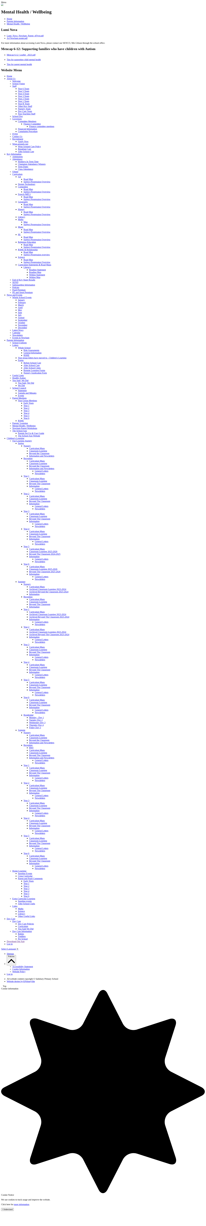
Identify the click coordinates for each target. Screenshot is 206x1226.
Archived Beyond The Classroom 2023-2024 (49, 617)
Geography (23, 202)
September (22, 320)
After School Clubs (32, 368)
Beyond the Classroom (39, 453)
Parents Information (15, 21)
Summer (21, 582)
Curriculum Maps (37, 448)
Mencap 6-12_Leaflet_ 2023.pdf (21, 55)
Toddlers (22, 936)
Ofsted (15, 171)
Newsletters (17, 335)
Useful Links (18, 375)
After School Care (26, 151)
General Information (32, 353)
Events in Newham (20, 338)
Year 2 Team (23, 99)
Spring (21, 443)
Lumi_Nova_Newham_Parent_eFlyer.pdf (25, 36)
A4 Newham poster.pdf (17, 38)
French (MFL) (24, 194)
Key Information (14, 154)
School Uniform (19, 343)
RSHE (26, 355)
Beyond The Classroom (39, 483)
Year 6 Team (23, 88)
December (22, 327)
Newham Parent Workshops (24, 428)
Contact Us (17, 136)
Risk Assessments (31, 350)
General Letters (41, 471)
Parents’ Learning (20, 423)
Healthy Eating (19, 378)
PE (19, 234)
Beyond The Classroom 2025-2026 (44, 571)
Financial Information (27, 129)
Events (21, 395)
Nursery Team (24, 109)
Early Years (29, 403)
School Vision (18, 83)
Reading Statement (37, 270)
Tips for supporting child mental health (24, 59)
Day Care (11, 919)
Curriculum (17, 174)
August (21, 317)
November (22, 325)
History (21, 209)
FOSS (15, 134)
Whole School (24, 348)
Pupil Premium (19, 290)
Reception (28, 458)
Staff (14, 86)
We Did (21, 385)
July (20, 315)
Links (14, 906)
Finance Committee (32, 124)
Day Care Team (25, 111)
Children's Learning (15, 438)
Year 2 (26, 408)
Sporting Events (25, 873)
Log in (10, 944)
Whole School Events (22, 297)
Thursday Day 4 (36, 725)
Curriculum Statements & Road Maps (34, 265)
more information (21, 1204)
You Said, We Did (20, 380)
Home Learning (19, 871)
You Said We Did (25, 929)
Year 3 (26, 410)
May (20, 310)
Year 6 (26, 418)
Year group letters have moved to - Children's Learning (42, 358)
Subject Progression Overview (37, 182)
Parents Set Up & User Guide (31, 433)
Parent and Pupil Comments (30, 878)
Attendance (17, 159)
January (21, 300)
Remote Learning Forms (34, 370)
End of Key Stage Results (23, 280)
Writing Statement (37, 275)
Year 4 (26, 413)
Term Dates (23, 166)
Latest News (17, 330)
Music (20, 227)
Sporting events (25, 901)
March (21, 305)
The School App (19, 431)
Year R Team (24, 104)
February (22, 302)
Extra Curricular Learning (23, 898)
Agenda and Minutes (27, 393)
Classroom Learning (38, 451)
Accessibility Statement (22, 966)
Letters (15, 345)
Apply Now (23, 141)
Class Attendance (25, 169)
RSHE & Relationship (28, 249)
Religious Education (27, 242)
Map (26, 222)
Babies (21, 934)
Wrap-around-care (20, 144)
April (20, 307)
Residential (28, 715)
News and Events (14, 295)
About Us (11, 78)
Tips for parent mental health (19, 64)
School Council (19, 388)
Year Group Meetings (27, 400)
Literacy (21, 217)
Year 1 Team (23, 101)
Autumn (21, 730)
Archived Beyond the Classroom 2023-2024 (48, 592)
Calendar (16, 332)
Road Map (28, 179)
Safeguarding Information (23, 285)
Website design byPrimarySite (21, 981)
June (20, 312)
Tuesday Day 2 (36, 720)
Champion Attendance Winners (32, 164)
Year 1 (26, 405)
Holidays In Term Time (28, 161)
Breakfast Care (24, 149)
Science (21, 257)
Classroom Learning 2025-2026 (43, 551)
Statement (22, 390)
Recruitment (17, 139)
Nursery (27, 446)
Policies (15, 287)
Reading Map (35, 272)
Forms (21, 360)
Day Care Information (22, 931)
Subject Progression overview (37, 255)
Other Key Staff (25, 106)
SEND (15, 282)
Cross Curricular (25, 876)
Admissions (17, 156)
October (21, 322)
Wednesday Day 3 (37, 722)
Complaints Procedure (28, 131)
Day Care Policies (26, 924)
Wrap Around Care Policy (29, 146)
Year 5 (26, 415)
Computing (23, 187)
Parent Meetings (19, 398)
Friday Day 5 (35, 727)
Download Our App (16, 941)
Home (9, 19)
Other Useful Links (26, 916)
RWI (31, 748)
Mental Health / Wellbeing (18, 24)
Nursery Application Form (35, 373)
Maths (20, 219)
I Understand (7, 1209)
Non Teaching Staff (26, 114)
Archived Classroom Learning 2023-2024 (47, 589)
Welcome (16, 81)
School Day (17, 116)
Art (19, 177)
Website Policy (19, 971)
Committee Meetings (27, 121)
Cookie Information (21, 969)
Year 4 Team (23, 94)
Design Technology (26, 184)
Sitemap (10, 954)
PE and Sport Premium (22, 292)
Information (34, 486)
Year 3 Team (23, 96)
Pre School (23, 939)
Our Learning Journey (22, 441)
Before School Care (32, 363)
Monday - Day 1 (36, 717)
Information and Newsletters (41, 456)
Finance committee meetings (41, 126)
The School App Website (29, 436)
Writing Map (34, 277)
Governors (17, 119)
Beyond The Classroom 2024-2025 (44, 554)
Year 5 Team (23, 91)
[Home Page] (2, 5)
